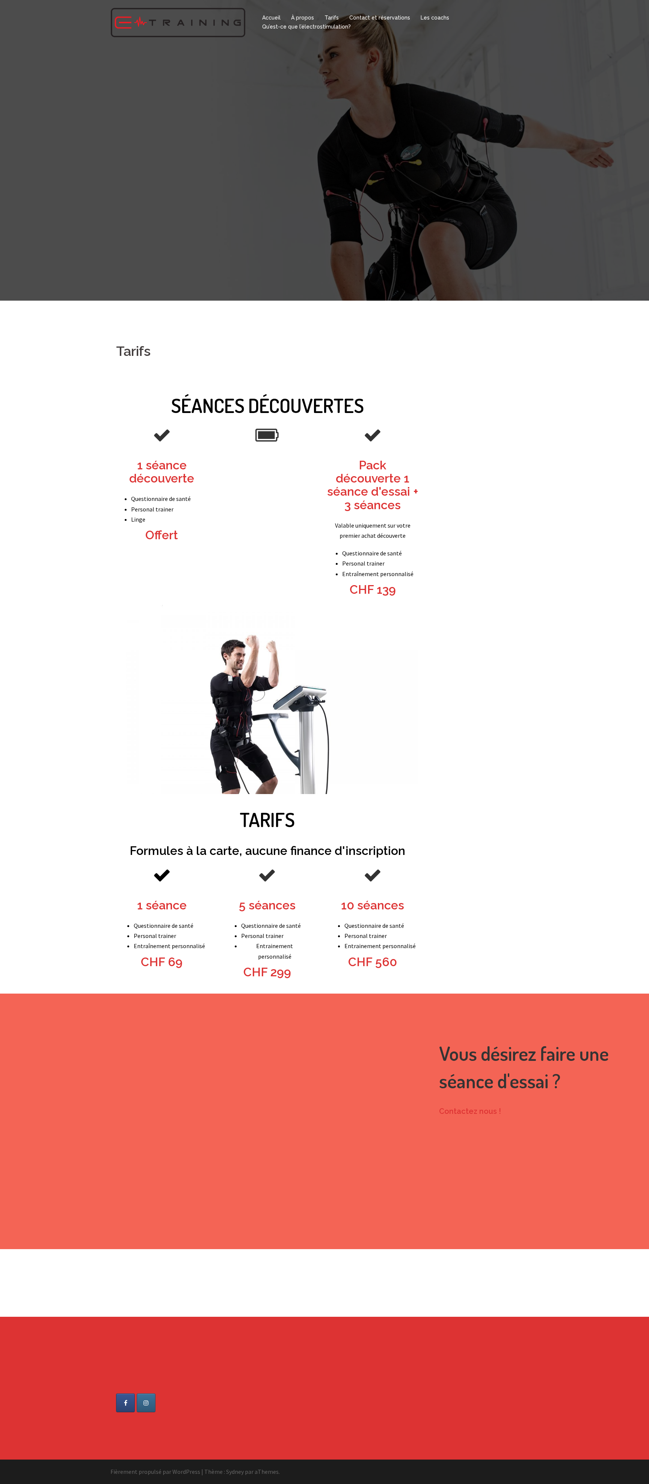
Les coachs (435, 18)
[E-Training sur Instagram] (146, 1402)
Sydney (235, 1471)
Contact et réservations (379, 18)
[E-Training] (178, 22)
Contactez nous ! (470, 1111)
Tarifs (331, 18)
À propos (302, 18)
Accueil (271, 18)
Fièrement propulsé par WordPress (155, 1471)
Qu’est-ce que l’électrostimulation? (306, 27)
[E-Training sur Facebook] (125, 1402)
